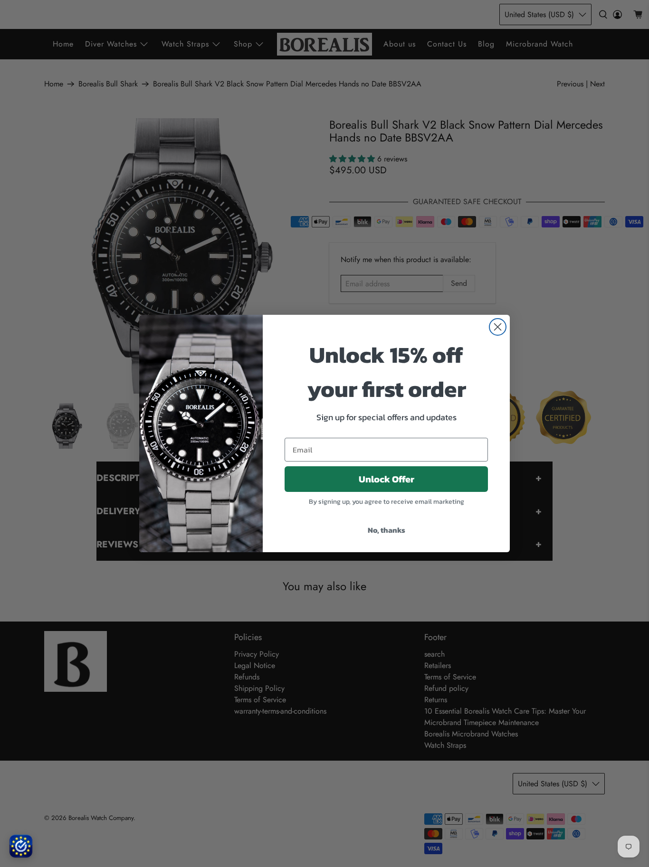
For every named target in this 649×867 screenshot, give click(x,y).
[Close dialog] (497, 327)
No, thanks (386, 530)
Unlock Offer (386, 479)
